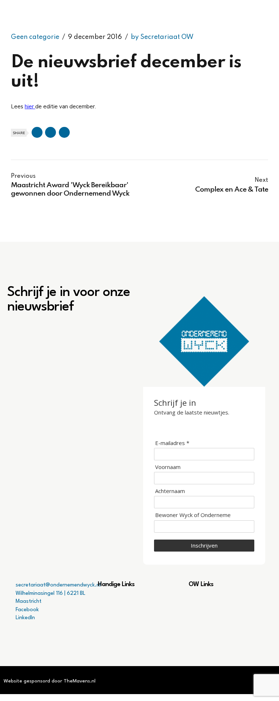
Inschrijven (204, 545)
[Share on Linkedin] (64, 132)
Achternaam (170, 491)
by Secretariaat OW (162, 37)
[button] (139, 602)
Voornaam (168, 467)
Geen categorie (35, 37)
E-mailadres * (172, 443)
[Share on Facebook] (37, 132)
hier (30, 106)
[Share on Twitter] (50, 132)
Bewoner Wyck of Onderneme (193, 515)
